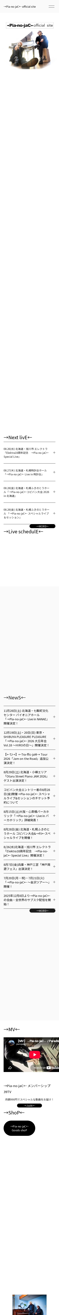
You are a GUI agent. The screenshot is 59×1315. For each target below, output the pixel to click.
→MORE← (42, 526)
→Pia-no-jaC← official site (20, 6)
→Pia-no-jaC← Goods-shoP (19, 1128)
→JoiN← (29, 1105)
